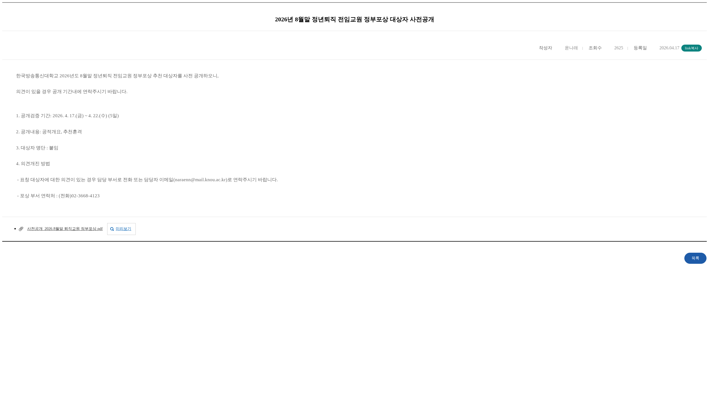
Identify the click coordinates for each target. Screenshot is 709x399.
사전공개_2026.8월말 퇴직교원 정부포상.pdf (65, 229)
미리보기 (123, 229)
